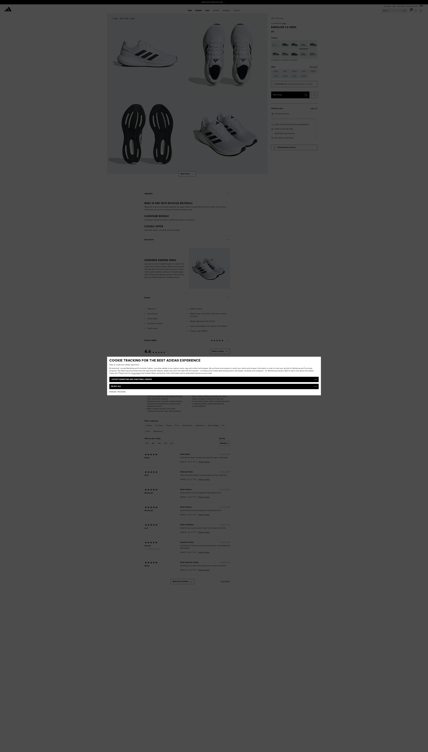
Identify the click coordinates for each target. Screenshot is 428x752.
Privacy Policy (136, 373)
